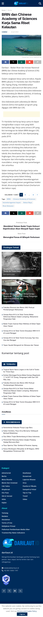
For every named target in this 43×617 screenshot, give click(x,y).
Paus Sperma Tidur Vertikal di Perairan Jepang (20, 445)
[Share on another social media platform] (37, 62)
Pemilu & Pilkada (29, 486)
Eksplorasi (6, 489)
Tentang (5, 513)
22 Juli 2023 (14, 32)
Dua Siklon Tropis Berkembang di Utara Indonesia (21, 436)
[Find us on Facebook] (4, 591)
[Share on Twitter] (13, 62)
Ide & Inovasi (7, 496)
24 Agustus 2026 (10, 274)
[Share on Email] (29, 62)
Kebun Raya (27, 202)
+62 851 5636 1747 (10, 570)
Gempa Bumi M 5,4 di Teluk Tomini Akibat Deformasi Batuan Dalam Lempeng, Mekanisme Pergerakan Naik (20, 317)
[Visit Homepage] (21, 3)
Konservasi (27, 476)
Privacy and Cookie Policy (27, 611)
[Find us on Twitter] (9, 591)
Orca (24, 483)
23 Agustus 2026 (10, 301)
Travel (25, 496)
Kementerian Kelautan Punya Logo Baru (18, 427)
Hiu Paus (5, 493)
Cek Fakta (6, 486)
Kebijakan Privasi (8, 526)
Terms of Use (7, 523)
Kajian (4, 503)
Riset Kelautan (8, 206)
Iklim (4, 499)
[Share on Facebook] (5, 62)
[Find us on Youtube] (15, 591)
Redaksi (5, 516)
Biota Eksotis (7, 479)
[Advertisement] (21, 114)
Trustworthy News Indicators (13, 533)
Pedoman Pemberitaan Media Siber (16, 529)
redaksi (4, 32)
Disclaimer (6, 519)
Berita (10, 10)
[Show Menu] (3, 3)
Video (25, 499)
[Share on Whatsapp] (21, 62)
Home (4, 10)
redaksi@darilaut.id (11, 568)
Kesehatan (27, 473)
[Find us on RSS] (20, 591)
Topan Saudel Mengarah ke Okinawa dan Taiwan (21, 345)
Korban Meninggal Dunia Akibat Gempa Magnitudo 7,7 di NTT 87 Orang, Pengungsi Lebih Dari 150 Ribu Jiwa (20, 296)
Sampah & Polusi (29, 489)
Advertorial (6, 473)
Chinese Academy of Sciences (24, 199)
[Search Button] (40, 3)
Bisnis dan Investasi (9, 483)
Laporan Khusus (29, 479)
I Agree (22, 614)
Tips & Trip (27, 493)
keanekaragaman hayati (12, 202)
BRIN (9, 199)
